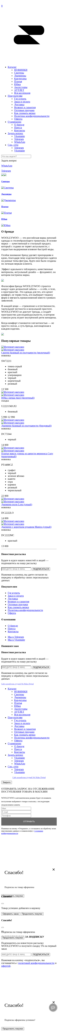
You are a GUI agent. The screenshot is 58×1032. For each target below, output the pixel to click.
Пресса (18, 127)
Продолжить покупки (32, 914)
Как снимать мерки (24, 113)
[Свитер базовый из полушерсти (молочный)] (12, 346)
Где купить (20, 98)
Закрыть (7, 782)
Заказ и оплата (22, 101)
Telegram (19, 139)
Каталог (12, 67)
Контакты (19, 130)
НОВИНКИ (20, 70)
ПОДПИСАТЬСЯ (41, 569)
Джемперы (20, 75)
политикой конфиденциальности (36, 963)
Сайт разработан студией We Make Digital (17, 684)
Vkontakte (19, 136)
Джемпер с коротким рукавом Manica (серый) (26, 527)
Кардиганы (20, 78)
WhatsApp (19, 142)
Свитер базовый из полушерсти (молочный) (25, 352)
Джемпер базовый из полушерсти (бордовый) (26, 425)
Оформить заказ (11, 914)
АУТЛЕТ (19, 90)
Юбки (17, 84)
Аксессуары (20, 87)
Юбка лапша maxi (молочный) (17, 397)
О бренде (19, 124)
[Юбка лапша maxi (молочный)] (12, 392)
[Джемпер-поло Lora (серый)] (12, 498)
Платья (18, 81)
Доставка (19, 104)
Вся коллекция (22, 93)
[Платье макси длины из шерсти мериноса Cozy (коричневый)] (12, 447)
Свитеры (19, 72)
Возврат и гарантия (25, 107)
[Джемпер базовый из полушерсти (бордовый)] (12, 420)
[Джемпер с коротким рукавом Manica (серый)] (12, 521)
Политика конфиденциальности (31, 116)
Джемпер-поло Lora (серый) (16, 504)
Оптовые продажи (24, 110)
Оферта (18, 119)
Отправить (29, 821)
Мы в (16, 637)
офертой (5, 966)
